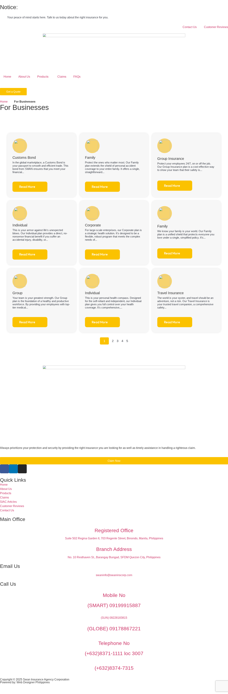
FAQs (77, 76)
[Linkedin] (13, 468)
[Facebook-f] (4, 468)
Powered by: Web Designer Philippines (25, 682)
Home (7, 76)
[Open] (5, 84)
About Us (24, 76)
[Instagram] (22, 468)
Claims (61, 76)
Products (42, 76)
